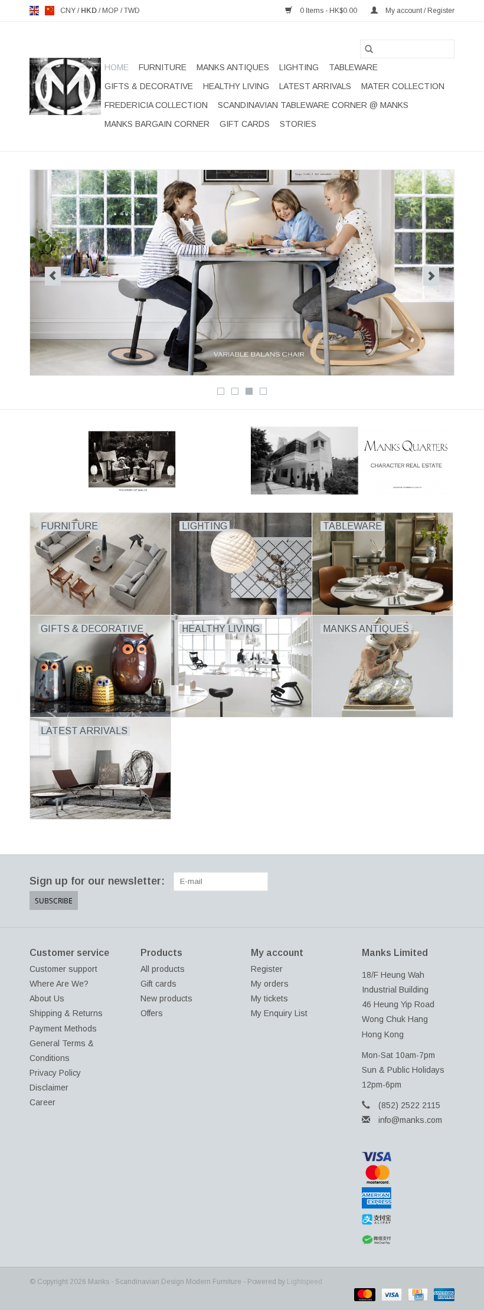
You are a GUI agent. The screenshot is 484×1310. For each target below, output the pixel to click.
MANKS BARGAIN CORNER (157, 124)
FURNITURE (163, 67)
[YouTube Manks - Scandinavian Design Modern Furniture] (423, 881)
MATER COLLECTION (402, 86)
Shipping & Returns (66, 1013)
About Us (47, 998)
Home (116, 67)
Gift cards (245, 124)
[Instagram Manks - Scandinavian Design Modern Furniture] (445, 881)
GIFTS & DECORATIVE (148, 86)
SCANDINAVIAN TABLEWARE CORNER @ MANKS (313, 105)
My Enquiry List (279, 1013)
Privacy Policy (55, 1073)
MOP (111, 10)
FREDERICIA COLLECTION (156, 105)
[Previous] (53, 276)
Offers (151, 1013)
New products (166, 998)
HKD (90, 10)
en (34, 10)
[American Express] (408, 1198)
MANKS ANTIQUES (233, 67)
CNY (68, 10)
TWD (132, 10)
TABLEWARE (353, 67)
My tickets (269, 998)
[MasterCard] (408, 1174)
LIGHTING (299, 67)
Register (267, 969)
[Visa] (408, 1156)
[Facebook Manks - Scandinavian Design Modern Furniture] (360, 881)
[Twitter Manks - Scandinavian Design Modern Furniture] (381, 881)
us (49, 10)
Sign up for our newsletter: (97, 881)
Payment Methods (63, 1028)
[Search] (369, 49)
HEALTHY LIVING (236, 86)
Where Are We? (59, 983)
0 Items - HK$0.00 (328, 10)
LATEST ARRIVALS (315, 86)
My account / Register (419, 10)
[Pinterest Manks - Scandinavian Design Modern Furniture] (402, 881)
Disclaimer (49, 1087)
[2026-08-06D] (242, 272)
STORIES (298, 124)
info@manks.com (410, 1120)
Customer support (63, 969)
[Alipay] (408, 1220)
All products (162, 969)
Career (42, 1102)
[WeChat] (408, 1240)
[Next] (431, 276)
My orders (270, 983)
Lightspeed (304, 1282)
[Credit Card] (417, 1294)
